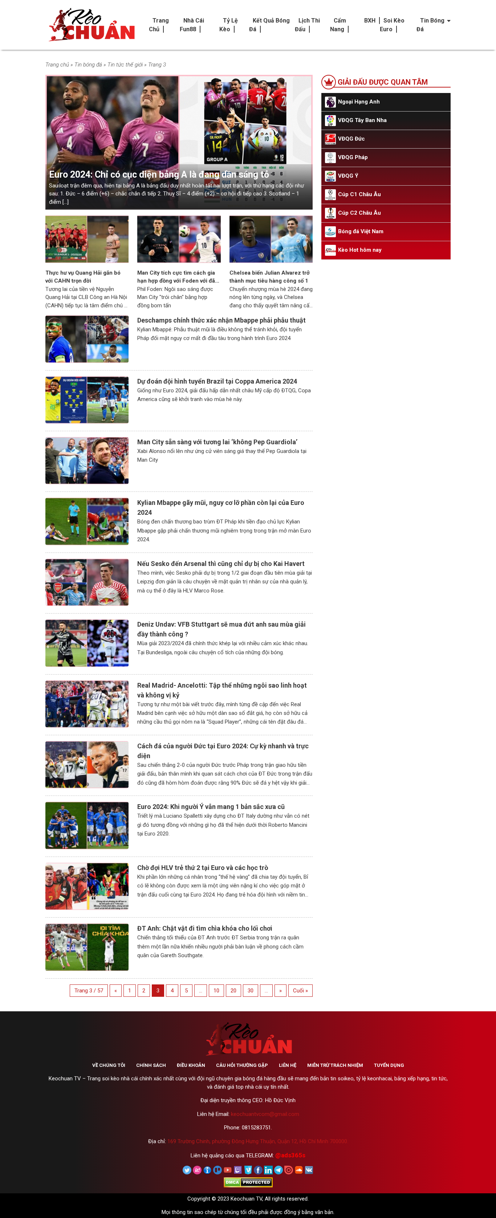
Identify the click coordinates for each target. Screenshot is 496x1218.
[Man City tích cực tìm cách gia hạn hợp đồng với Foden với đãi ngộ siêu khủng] (178, 238)
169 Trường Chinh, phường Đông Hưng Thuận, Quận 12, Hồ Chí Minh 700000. (257, 1141)
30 (250, 990)
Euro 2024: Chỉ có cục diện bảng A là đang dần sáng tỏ (159, 174)
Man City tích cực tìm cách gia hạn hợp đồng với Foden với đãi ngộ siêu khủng (176, 277)
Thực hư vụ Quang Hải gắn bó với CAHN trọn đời (83, 277)
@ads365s (290, 1155)
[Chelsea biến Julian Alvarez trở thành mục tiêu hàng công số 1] (271, 238)
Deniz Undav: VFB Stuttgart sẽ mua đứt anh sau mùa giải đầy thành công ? (221, 629)
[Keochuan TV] (90, 25)
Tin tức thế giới (125, 64)
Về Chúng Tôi (108, 1065)
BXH (369, 20)
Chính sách (151, 1065)
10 (216, 990)
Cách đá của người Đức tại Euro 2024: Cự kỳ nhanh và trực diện (223, 751)
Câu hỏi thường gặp (242, 1065)
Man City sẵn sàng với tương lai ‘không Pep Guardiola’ (217, 442)
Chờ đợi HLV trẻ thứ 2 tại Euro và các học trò (202, 867)
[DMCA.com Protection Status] (248, 1182)
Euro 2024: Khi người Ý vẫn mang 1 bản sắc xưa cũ (211, 806)
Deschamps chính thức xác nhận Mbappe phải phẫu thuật (221, 320)
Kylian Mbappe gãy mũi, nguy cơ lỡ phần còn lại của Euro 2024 (220, 507)
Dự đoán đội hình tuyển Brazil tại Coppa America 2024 (217, 381)
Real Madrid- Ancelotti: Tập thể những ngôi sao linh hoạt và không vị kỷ (222, 690)
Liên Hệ (287, 1065)
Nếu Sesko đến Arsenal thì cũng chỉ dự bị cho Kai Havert (221, 563)
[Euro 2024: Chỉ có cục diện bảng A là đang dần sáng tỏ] (179, 141)
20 (233, 990)
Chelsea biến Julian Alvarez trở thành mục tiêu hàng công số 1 (269, 277)
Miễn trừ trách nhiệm (335, 1065)
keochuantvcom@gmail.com (265, 1114)
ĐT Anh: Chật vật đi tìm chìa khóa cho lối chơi (204, 928)
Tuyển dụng (389, 1065)
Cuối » (300, 990)
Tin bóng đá (88, 64)
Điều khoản (191, 1065)
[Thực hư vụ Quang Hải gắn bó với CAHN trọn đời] (87, 238)
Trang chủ (57, 64)
